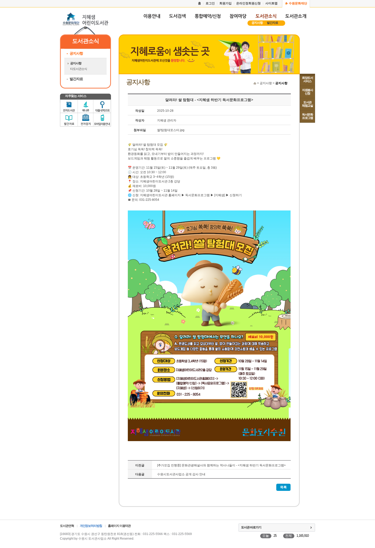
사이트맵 (271, 3)
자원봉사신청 (307, 91)
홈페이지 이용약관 (119, 526)
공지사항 (257, 22)
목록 (283, 487)
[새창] (177, 18)
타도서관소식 (78, 69)
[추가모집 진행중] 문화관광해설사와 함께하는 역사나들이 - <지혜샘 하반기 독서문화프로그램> (221, 465)
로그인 (210, 3)
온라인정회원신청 (248, 3)
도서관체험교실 (307, 104)
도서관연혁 (67, 526)
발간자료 (272, 22)
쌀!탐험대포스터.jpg (170, 130)
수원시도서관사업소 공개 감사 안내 (181, 474)
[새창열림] (207, 18)
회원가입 (225, 3)
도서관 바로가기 (251, 527)
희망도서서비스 (307, 79)
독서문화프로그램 (307, 116)
